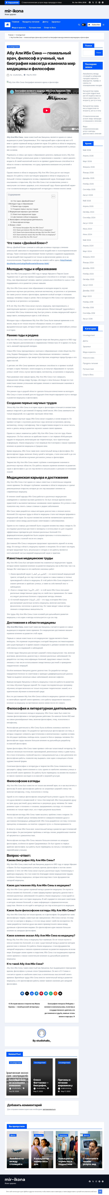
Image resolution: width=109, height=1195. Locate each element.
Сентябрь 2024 (89, 217)
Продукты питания (30, 22)
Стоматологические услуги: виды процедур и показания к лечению (92, 118)
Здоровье (56, 22)
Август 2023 (88, 285)
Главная (15, 22)
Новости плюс (88, 358)
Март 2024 (87, 251)
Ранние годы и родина (21, 206)
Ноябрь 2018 (88, 302)
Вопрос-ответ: (15, 225)
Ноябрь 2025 (88, 184)
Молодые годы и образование (21, 204)
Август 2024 (88, 223)
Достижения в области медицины (25, 217)
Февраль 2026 (89, 167)
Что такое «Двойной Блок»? (24, 201)
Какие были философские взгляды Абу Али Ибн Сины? (36, 232)
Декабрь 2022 (88, 291)
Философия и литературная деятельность (26, 219)
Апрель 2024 (88, 246)
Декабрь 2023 (88, 268)
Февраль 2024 (89, 257)
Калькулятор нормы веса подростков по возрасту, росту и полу (92, 108)
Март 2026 (87, 161)
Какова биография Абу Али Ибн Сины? (30, 228)
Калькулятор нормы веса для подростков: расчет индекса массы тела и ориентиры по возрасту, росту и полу (92, 96)
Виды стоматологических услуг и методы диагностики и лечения (92, 130)
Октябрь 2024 (88, 212)
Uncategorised (13, 47)
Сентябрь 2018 (89, 313)
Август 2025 (88, 195)
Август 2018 (88, 319)
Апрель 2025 (88, 206)
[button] (103, 25)
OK (100, 1191)
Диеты (45, 22)
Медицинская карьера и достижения (24, 212)
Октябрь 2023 (88, 279)
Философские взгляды (21, 222)
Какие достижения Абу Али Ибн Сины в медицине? (34, 230)
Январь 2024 (88, 262)
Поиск (88, 45)
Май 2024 (87, 240)
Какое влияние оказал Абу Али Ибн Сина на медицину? (36, 235)
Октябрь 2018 (88, 307)
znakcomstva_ (66, 1088)
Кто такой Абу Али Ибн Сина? (27, 237)
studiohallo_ (18, 75)
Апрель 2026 (88, 156)
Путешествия (35, 28)
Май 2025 (87, 201)
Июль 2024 (87, 229)
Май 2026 (87, 150)
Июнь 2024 (87, 234)
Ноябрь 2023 (88, 274)
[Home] (7, 24)
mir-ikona (14, 10)
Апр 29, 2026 (14, 1091)
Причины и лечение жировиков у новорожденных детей (66, 1085)
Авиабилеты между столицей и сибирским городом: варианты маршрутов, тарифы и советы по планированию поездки (92, 80)
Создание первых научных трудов (25, 209)
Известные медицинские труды (24, 214)
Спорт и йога (50, 28)
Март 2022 (87, 296)
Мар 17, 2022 (38, 1091)
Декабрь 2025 (88, 178)
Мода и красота (19, 28)
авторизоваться (49, 1109)
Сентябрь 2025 (89, 189)
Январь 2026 (88, 173)
